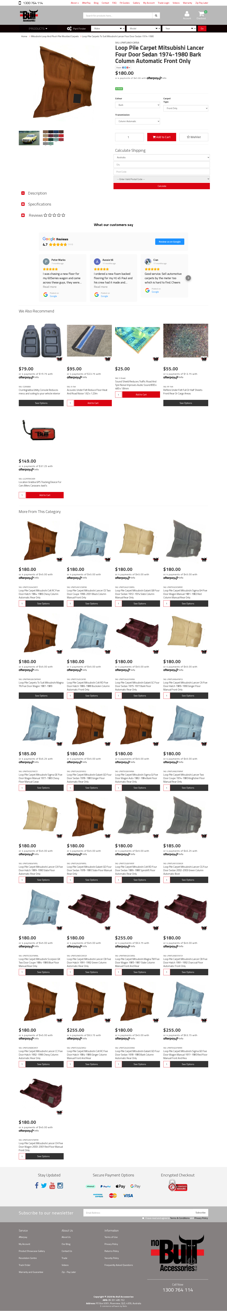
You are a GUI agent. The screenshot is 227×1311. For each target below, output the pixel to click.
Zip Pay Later (201, 2)
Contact (105, 2)
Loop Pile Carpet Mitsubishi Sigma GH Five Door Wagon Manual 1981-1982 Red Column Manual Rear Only (185, 594)
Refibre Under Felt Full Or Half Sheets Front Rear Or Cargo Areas (182, 391)
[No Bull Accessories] (59, 359)
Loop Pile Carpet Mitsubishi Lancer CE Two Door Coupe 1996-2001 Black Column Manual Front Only (89, 594)
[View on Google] (46, 261)
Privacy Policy (201, 1218)
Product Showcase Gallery (32, 1251)
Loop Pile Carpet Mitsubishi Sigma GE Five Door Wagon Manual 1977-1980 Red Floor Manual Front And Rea (185, 1054)
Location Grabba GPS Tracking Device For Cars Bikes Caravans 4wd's (40, 483)
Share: (119, 67)
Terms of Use (111, 1237)
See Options (41, 403)
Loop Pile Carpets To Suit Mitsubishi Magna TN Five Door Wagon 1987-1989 (41, 684)
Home (24, 36)
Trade (64, 1258)
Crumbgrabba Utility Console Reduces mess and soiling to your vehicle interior (39, 391)
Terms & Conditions (180, 1218)
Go (202, 28)
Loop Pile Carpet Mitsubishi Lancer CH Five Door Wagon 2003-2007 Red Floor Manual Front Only (41, 1146)
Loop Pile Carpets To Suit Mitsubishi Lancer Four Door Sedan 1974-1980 (118, 36)
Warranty (187, 2)
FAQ (114, 2)
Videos (176, 2)
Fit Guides (125, 2)
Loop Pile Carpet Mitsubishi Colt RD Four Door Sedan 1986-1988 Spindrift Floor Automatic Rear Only (136, 870)
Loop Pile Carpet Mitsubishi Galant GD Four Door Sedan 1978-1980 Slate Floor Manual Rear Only (89, 870)
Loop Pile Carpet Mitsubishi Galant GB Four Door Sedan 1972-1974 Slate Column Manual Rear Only (137, 594)
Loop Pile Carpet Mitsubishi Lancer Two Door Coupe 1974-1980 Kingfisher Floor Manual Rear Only (184, 778)
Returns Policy (112, 1251)
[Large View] (29, 138)
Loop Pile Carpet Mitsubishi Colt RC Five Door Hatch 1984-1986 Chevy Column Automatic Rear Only (39, 594)
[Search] (156, 15)
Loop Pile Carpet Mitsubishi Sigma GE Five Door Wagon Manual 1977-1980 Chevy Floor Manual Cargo (40, 778)
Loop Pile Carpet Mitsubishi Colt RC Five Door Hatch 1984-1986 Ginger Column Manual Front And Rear (87, 1054)
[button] (38, 278)
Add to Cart (163, 137)
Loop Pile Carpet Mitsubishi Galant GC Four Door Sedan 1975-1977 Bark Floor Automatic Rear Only (137, 686)
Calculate (161, 186)
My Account (149, 2)
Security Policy (112, 1258)
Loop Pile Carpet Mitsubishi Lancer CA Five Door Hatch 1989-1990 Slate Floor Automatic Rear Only (41, 870)
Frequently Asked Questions (119, 1265)
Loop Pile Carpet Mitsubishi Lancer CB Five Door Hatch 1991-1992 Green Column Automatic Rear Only (89, 962)
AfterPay (86, 2)
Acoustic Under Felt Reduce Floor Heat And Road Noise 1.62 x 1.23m (87, 391)
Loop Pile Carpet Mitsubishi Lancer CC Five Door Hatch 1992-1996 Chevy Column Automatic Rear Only (41, 1054)
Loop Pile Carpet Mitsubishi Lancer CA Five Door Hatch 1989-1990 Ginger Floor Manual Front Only (185, 686)
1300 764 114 (32, 2)
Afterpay (23, 1237)
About (74, 2)
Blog (96, 2)
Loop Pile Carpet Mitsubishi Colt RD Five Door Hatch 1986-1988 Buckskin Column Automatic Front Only (88, 686)
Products (37, 28)
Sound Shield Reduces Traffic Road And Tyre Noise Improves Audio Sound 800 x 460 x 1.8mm (136, 385)
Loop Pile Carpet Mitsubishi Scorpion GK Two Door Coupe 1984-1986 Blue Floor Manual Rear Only (39, 962)
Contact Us (67, 1251)
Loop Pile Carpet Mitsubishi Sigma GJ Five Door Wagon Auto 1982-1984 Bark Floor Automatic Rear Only (136, 778)
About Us (66, 1237)
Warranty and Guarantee (31, 1272)
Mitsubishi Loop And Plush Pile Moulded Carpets (55, 36)
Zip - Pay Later (69, 1272)
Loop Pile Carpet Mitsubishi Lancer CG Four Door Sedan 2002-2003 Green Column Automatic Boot (185, 870)
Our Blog (66, 1244)
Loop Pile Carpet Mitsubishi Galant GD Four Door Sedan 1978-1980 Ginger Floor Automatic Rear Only (89, 778)
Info (164, 78)
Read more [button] (50, 287)
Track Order (24, 1265)
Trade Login (163, 2)
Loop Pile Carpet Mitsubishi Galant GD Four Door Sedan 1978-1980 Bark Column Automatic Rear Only (137, 1054)
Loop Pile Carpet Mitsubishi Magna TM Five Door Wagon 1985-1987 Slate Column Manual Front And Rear (137, 962)
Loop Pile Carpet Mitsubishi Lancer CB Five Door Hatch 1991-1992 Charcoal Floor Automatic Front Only (185, 962)
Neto (125, 1306)
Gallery (136, 2)
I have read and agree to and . (176, 1218)
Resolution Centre (28, 1258)
